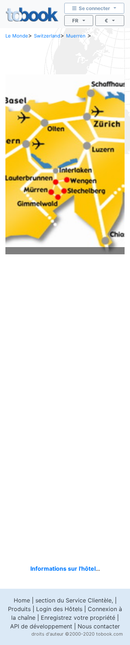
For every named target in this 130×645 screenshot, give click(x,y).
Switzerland (47, 36)
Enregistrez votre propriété (78, 617)
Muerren (76, 36)
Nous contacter (99, 626)
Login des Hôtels (59, 609)
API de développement (41, 626)
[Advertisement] (65, 56)
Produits (19, 609)
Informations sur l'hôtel (63, 568)
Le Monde (16, 36)
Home (22, 600)
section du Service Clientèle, (74, 600)
